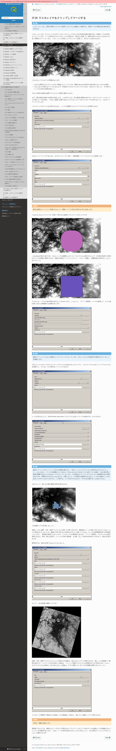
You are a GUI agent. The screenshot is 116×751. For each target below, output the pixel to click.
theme (50, 748)
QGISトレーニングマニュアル (44, 4)
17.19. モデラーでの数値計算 (12, 142)
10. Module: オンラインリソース (12, 65)
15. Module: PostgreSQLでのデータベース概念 (13, 79)
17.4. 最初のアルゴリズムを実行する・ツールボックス (14, 99)
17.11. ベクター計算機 (11, 120)
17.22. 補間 (8, 152)
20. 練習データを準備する (10, 197)
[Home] (32, 4)
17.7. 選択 (7, 110)
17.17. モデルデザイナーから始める (14, 137)
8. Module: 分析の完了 (9, 59)
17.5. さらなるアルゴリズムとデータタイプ (14, 104)
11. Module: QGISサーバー (10, 67)
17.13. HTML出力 (9, 125)
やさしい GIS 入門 (7, 200)
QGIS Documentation (14, 4)
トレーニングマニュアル (9, 38)
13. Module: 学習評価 (9, 73)
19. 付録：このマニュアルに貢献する (13, 193)
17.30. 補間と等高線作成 (11, 174)
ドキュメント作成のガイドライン (11, 206)
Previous (37, 10)
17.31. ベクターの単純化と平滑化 (14, 176)
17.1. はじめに (8, 89)
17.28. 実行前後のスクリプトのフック (15, 169)
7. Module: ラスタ (8, 57)
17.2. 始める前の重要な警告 (12, 92)
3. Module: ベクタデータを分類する (13, 46)
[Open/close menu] (1, 38)
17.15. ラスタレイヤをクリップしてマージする (15, 131)
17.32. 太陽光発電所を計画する (13, 179)
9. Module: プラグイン (9, 62)
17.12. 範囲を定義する (11, 123)
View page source (105, 6)
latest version (54, 1)
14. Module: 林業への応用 (10, 75)
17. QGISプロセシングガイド (11, 87)
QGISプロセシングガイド (65, 4)
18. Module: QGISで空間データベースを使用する (13, 189)
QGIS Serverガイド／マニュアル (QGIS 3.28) (13, 34)
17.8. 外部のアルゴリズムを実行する (14, 112)
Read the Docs (64, 748)
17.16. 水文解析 (9, 134)
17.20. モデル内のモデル (11, 145)
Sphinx (41, 748)
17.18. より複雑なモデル (11, 140)
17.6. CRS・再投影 (10, 107)
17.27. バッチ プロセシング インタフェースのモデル (14, 165)
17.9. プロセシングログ (11, 115)
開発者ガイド (6, 216)
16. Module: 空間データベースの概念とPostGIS (13, 83)
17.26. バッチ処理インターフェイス (14, 162)
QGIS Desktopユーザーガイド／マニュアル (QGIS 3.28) (13, 30)
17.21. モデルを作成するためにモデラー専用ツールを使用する (15, 148)
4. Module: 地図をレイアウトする (12, 49)
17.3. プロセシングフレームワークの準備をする (14, 95)
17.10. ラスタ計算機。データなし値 (14, 117)
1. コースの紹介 (7, 41)
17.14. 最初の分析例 (10, 128)
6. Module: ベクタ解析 (9, 54)
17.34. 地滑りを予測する (11, 186)
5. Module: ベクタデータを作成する (13, 51)
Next (107, 10)
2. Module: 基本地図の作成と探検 (12, 43)
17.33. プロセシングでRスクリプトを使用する (14, 182)
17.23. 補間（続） (9, 154)
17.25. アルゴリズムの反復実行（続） (15, 159)
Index (13, 20)
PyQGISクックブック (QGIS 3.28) (11, 213)
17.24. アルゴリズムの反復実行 (13, 157)
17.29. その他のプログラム (12, 171)
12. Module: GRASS (8, 70)
